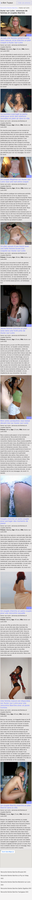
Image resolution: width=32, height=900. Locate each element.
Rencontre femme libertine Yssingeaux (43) (14, 892)
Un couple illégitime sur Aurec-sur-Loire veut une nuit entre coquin (15, 180)
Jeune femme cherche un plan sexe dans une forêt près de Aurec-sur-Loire (13, 330)
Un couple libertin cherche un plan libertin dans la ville (15, 806)
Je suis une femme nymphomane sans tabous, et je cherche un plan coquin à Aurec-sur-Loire (15, 40)
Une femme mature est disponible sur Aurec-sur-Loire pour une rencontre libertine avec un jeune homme (15, 704)
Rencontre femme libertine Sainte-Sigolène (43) (16, 888)
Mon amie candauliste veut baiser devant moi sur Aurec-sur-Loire (15, 422)
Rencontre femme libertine (8, 8)
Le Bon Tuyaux (6, 3)
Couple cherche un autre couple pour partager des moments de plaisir (14, 521)
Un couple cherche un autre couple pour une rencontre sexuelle (15, 612)
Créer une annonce (24, 3)
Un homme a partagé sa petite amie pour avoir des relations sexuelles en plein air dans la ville (15, 116)
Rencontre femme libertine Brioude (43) (13, 872)
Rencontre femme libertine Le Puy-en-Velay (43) (14, 877)
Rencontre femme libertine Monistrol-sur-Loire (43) (15, 883)
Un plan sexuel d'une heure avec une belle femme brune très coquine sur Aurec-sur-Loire (14, 248)
